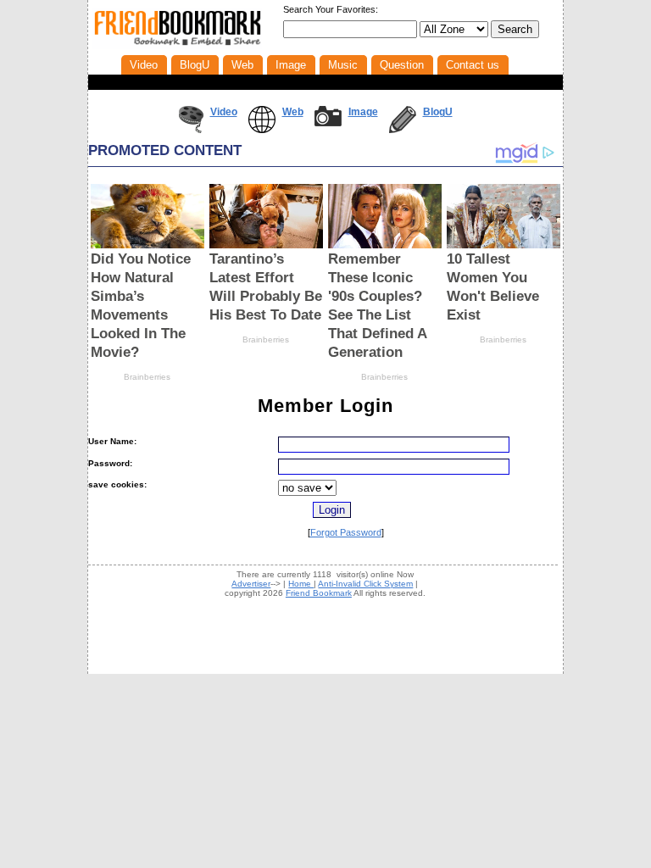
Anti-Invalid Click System (365, 583)
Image (363, 112)
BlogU (438, 112)
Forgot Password (345, 532)
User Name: (112, 441)
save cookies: (117, 484)
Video (223, 112)
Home (301, 583)
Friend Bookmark (319, 593)
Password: (110, 463)
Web (292, 112)
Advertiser (250, 583)
